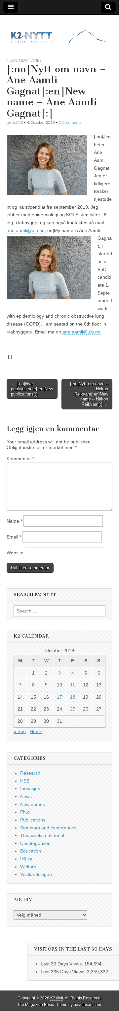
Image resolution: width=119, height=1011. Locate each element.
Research (30, 773)
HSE (24, 781)
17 (59, 697)
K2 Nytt (56, 998)
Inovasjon (30, 788)
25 (72, 709)
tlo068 (17, 122)
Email (14, 537)
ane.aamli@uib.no (26, 230)
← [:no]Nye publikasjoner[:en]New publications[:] (32, 389)
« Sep (20, 731)
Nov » (36, 731)
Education (30, 851)
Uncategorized (35, 843)
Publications (32, 819)
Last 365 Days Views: (64, 971)
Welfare (28, 866)
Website (15, 552)
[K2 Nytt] (59, 31)
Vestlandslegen (36, 874)
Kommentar (20, 458)
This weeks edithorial (42, 835)
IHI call (27, 858)
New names (30, 60)
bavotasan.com (87, 1004)
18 (72, 697)
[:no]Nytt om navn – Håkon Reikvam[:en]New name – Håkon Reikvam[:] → (89, 394)
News (12, 60)
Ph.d (25, 812)
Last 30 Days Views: (62, 963)
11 (72, 684)
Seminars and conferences (48, 827)
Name (14, 521)
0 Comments (70, 122)
